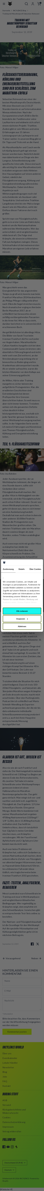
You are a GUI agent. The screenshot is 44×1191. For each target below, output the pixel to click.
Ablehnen (22, 626)
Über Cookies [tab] (35, 569)
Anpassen (20, 619)
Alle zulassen (22, 611)
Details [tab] (22, 569)
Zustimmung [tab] (8, 569)
